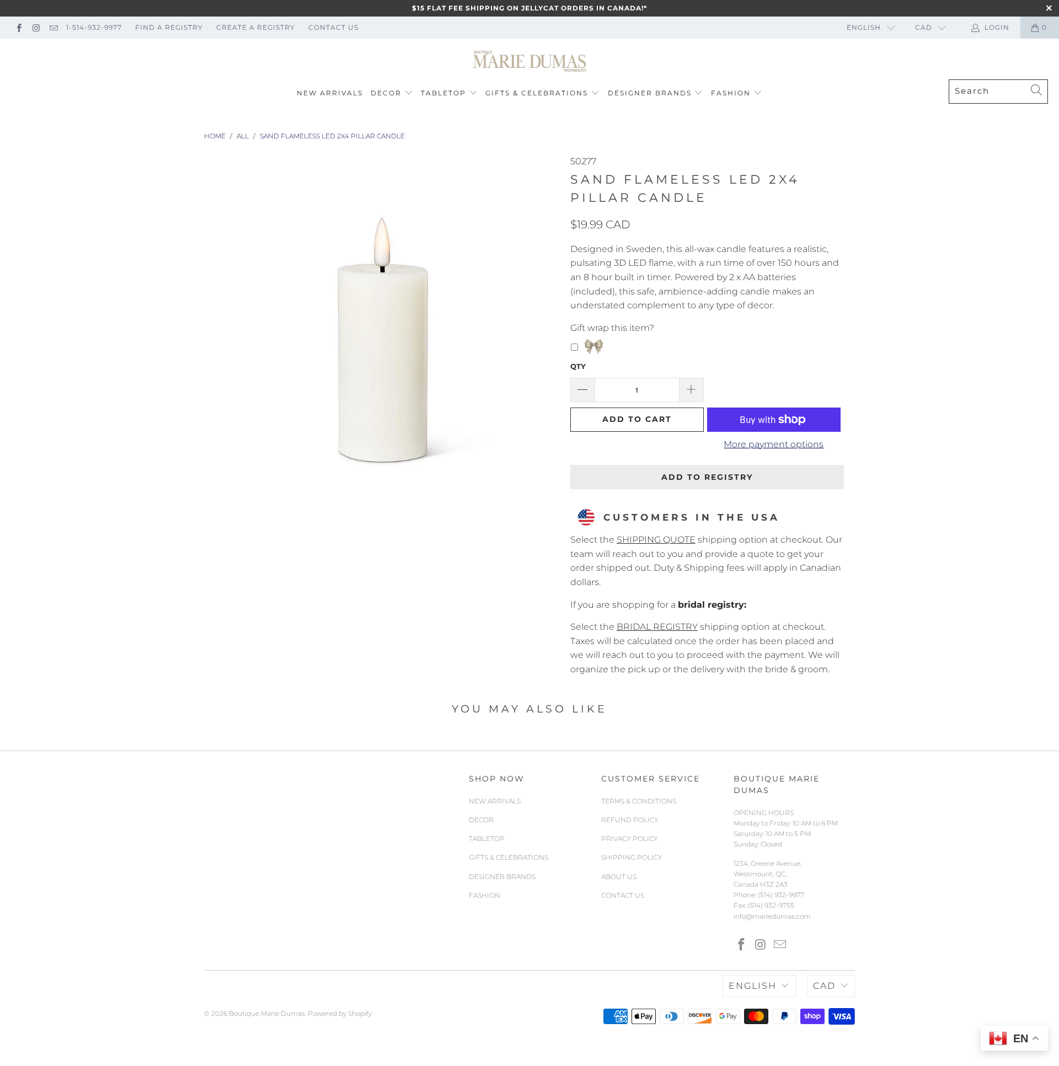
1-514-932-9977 (94, 27)
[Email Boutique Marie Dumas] (53, 27)
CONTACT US (333, 27)
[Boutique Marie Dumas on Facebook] (18, 27)
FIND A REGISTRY (169, 27)
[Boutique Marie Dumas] (529, 62)
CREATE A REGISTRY (255, 27)
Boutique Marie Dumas (267, 1013)
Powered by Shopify (340, 1013)
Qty (578, 366)
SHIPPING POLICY (631, 857)
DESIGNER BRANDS (650, 93)
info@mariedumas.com (772, 916)
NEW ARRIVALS (330, 93)
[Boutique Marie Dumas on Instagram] (35, 27)
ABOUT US (619, 876)
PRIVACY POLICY (629, 838)
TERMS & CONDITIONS (638, 801)
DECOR (386, 93)
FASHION (731, 93)
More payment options (773, 444)
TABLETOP (443, 93)
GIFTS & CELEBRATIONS (536, 93)
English (864, 27)
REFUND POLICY (630, 820)
